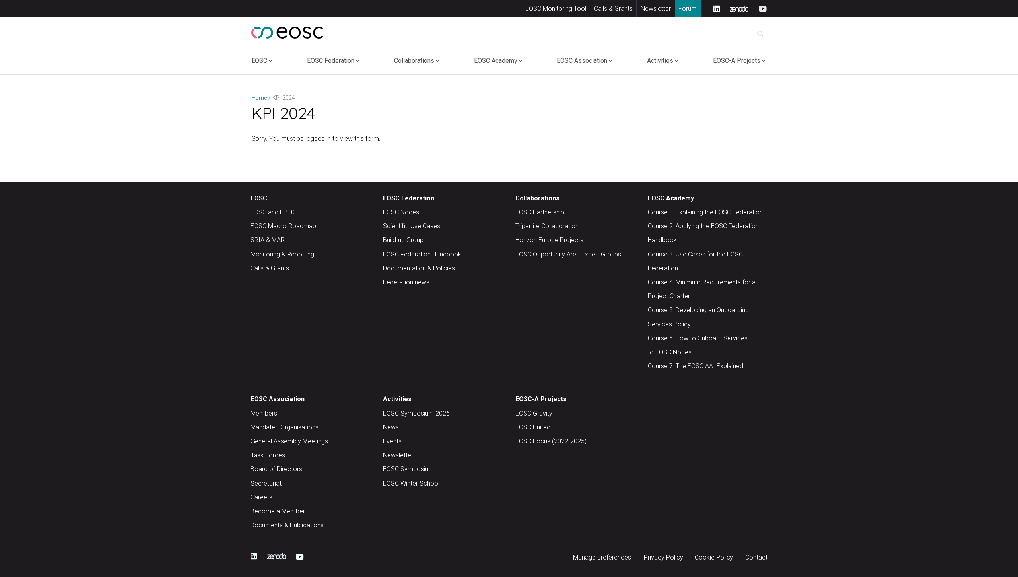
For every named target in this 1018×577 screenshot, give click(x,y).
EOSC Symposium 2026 (416, 413)
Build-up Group (403, 240)
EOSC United (532, 427)
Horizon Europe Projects (549, 240)
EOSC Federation (330, 60)
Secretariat (266, 483)
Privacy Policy (663, 557)
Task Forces (268, 455)
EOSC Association (582, 60)
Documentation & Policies (419, 268)
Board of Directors (276, 469)
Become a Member (278, 511)
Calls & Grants (613, 8)
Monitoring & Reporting (282, 254)
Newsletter (656, 8)
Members (264, 413)
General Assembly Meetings (289, 441)
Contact (756, 557)
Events (392, 441)
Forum (687, 8)
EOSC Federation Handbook (422, 254)
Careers (261, 497)
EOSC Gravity (533, 413)
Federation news (406, 282)
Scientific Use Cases (411, 226)
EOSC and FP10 (273, 212)
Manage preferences (602, 557)
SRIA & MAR (268, 240)
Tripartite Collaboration (547, 226)
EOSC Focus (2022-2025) (551, 441)
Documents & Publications (287, 525)
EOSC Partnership (539, 212)
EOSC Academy (495, 60)
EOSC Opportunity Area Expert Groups (568, 254)
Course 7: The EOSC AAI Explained (695, 366)
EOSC (259, 60)
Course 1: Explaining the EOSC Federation (705, 212)
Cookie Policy (714, 557)
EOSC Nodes (401, 212)
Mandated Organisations (285, 427)
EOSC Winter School (411, 483)
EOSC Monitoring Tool (555, 8)
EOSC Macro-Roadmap (283, 226)
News (391, 427)
